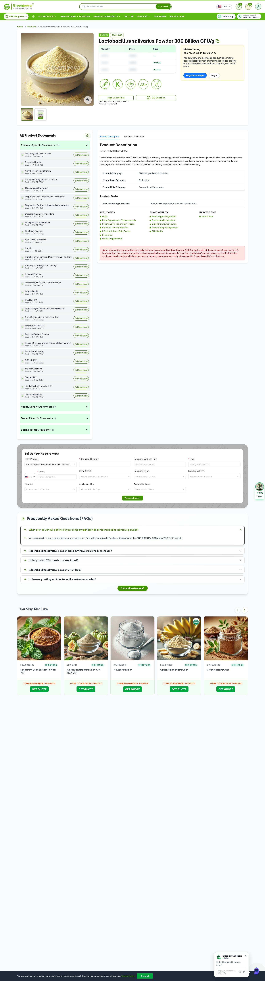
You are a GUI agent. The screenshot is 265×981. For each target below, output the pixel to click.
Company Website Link (145, 459)
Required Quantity (90, 459)
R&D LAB (129, 16)
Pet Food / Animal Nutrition (115, 227)
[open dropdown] (56, 16)
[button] (259, 490)
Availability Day (86, 484)
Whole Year (207, 216)
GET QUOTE (39, 689)
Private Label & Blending (75, 16)
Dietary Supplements (112, 238)
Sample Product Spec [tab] (134, 136)
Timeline (29, 484)
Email (192, 459)
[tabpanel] (172, 201)
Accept (145, 975)
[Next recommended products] (245, 610)
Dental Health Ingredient (164, 220)
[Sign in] (258, 7)
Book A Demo (177, 16)
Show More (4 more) (132, 588)
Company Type (141, 471)
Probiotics (107, 234)
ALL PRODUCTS (46, 16)
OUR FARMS (160, 16)
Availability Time (142, 484)
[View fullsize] (88, 100)
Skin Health (157, 231)
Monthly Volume (196, 471)
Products (31, 26)
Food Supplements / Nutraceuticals (119, 220)
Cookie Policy (127, 976)
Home (20, 26)
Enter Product (31, 459)
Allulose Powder (123, 669)
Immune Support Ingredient (165, 227)
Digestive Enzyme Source (164, 223)
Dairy (105, 216)
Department (85, 471)
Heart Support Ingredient (164, 216)
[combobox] (104, 476)
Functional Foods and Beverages (118, 223)
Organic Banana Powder (174, 669)
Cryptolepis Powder (218, 669)
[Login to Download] (87, 135)
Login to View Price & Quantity (39, 683)
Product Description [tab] (109, 136)
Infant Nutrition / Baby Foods (116, 231)
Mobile (41, 471)
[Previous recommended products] (237, 610)
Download (82, 154)
